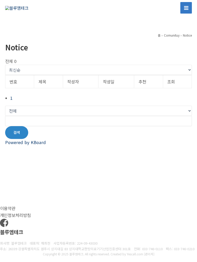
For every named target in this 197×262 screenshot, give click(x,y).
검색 (16, 132)
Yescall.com (135, 254)
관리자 (149, 254)
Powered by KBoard (25, 142)
